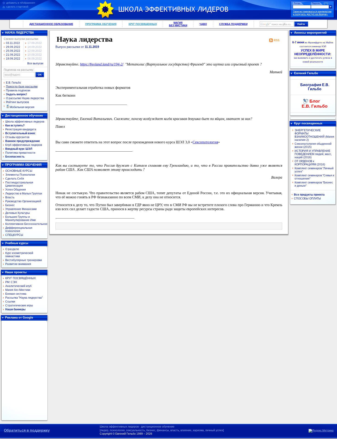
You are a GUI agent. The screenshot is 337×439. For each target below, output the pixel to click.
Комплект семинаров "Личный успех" (314, 170)
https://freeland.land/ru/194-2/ (101, 64)
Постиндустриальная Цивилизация (19, 184)
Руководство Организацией (23, 201)
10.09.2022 (35, 54)
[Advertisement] (24, 370)
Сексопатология (205, 142)
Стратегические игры (19, 305)
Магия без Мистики (17, 290)
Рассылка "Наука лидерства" (24, 297)
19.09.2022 (13, 58)
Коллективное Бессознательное (26, 224)
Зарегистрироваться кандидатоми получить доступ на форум (312, 13)
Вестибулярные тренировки (23, 260)
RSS (276, 40)
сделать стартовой (17, 6)
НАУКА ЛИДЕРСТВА (19, 32)
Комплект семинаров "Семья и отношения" (314, 177)
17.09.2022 (35, 43)
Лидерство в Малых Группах (23, 193)
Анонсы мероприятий (310, 32)
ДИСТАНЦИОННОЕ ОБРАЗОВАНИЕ (51, 24)
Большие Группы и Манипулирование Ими (20, 218)
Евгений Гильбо (306, 73)
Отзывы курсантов (17, 137)
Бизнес (10, 205)
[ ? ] (326, 3)
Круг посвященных (308, 123)
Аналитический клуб (18, 286)
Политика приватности (20, 152)
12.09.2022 (35, 50)
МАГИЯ (178, 24)
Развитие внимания (18, 264)
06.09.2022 (35, 58)
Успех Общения (15, 189)
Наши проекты (16, 272)
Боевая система (15, 293)
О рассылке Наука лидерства (25, 98)
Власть (9, 197)
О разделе (12, 249)
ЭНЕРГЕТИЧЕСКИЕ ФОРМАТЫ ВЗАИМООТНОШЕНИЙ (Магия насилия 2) (314, 135)
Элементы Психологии (20, 174)
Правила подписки (18, 90)
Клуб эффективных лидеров (23, 145)
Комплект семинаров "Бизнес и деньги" (314, 184)
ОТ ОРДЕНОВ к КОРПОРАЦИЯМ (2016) (310, 163)
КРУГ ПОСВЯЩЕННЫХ (143, 24)
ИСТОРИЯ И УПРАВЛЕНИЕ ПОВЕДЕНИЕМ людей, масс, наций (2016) (313, 154)
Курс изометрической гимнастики (19, 254)
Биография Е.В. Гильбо (314, 87)
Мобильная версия (22, 107)
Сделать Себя (14, 178)
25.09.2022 (13, 50)
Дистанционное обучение (24, 115)
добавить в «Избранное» (20, 2)
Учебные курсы (16, 243)
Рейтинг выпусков (17, 102)
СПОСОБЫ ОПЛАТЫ (307, 198)
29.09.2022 (13, 47)
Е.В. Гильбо (13, 82)
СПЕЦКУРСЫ (14, 235)
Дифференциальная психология (18, 229)
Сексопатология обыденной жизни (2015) (313, 145)
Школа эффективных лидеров (24, 121)
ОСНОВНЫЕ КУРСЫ (18, 170)
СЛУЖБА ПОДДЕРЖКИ (233, 24)
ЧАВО (203, 24)
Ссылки (10, 301)
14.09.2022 (35, 47)
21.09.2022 (13, 54)
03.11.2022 (13, 43)
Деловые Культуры (17, 213)
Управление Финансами (21, 209)
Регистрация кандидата (20, 129)
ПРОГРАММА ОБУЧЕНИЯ (100, 24)
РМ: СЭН (11, 282)
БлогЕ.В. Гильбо (315, 104)
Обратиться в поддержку (27, 430)
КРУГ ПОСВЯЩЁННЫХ (20, 278)
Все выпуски (35, 63)
